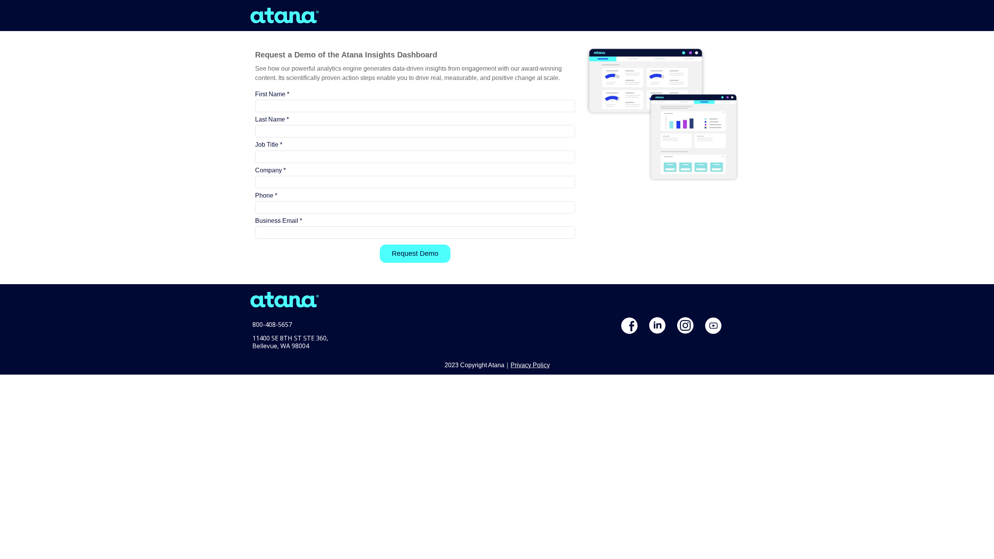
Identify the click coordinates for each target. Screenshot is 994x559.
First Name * (272, 94)
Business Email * (278, 220)
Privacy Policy (530, 365)
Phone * (266, 195)
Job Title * (268, 144)
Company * (270, 170)
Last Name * (272, 119)
